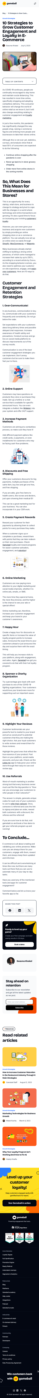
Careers (5, 1351)
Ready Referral (7, 1266)
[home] (11, 3)
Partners (5, 1337)
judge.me (6, 763)
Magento (30, 244)
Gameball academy (8, 1292)
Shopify (5, 244)
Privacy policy (7, 1359)
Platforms (5, 1288)
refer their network (19, 804)
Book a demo (19, 944)
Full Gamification (8, 1258)
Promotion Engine (8, 1262)
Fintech (4, 1326)
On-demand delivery (9, 1322)
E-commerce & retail (9, 1318)
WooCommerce (17, 244)
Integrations (6, 1300)
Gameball (6, 545)
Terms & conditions (8, 1355)
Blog (4, 13)
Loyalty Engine (7, 1255)
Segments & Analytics (9, 1274)
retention (22, 550)
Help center (6, 1296)
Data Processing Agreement (11, 1363)
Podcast (5, 1304)
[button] (35, 3)
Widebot (27, 408)
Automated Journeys (9, 1270)
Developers (6, 1340)
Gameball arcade (8, 1308)
